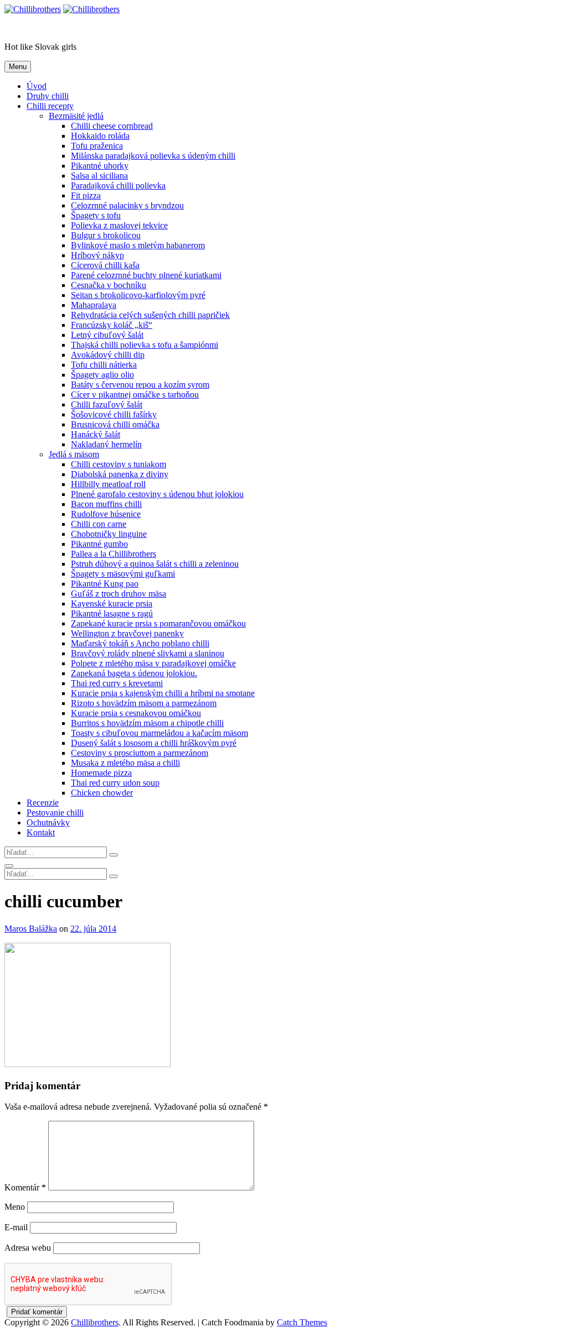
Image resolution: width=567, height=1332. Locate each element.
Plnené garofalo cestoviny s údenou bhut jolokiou (157, 494)
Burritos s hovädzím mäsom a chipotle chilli (147, 723)
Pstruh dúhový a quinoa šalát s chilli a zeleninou (155, 563)
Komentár (25, 1187)
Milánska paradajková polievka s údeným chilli (153, 155)
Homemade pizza (101, 772)
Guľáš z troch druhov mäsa (118, 593)
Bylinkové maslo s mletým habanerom (138, 245)
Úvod (37, 86)
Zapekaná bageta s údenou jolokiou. (134, 673)
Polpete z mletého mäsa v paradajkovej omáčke (153, 663)
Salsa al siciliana (99, 175)
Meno (14, 1206)
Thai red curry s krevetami (117, 683)
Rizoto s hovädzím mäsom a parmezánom (144, 703)
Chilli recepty (50, 106)
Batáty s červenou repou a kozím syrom (140, 384)
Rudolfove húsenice (106, 514)
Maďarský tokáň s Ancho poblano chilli (140, 643)
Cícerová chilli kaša (105, 265)
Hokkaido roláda (100, 135)
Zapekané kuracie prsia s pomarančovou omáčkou (158, 623)
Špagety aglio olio (102, 374)
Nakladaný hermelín (106, 444)
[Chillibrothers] (91, 9)
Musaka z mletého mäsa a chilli (125, 762)
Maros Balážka (30, 928)
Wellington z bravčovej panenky (127, 633)
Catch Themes (302, 1322)
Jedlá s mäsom (74, 454)
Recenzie (43, 802)
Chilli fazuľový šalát (106, 404)
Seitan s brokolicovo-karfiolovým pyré (138, 295)
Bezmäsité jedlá (76, 116)
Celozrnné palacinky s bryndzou (127, 205)
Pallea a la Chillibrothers (113, 553)
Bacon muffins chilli (106, 504)
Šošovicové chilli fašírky (114, 414)
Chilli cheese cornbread (112, 125)
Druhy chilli (48, 96)
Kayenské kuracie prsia (111, 603)
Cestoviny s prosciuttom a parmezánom (139, 753)
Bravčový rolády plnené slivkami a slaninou (147, 653)
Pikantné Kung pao (104, 583)
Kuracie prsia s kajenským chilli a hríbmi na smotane (163, 693)
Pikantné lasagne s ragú (112, 613)
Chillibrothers (28, 28)
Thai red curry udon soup (115, 782)
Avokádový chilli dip (108, 354)
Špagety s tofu (96, 215)
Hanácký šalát (95, 434)
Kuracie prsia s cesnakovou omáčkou (136, 713)
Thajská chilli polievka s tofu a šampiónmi (144, 344)
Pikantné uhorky (99, 165)
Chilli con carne (98, 524)
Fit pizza (86, 195)
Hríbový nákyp (97, 255)
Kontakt (41, 832)
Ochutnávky (48, 822)
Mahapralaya (93, 305)
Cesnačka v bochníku (108, 285)
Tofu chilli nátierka (104, 364)
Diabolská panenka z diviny (119, 474)
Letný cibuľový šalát (107, 334)
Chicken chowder (102, 792)
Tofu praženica (97, 145)
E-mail (16, 1227)
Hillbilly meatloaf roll (108, 484)
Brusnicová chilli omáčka (115, 424)
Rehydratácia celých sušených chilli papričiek (150, 315)
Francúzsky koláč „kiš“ (111, 325)
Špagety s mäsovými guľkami (123, 573)
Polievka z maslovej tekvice (119, 225)
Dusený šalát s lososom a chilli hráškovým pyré (153, 743)
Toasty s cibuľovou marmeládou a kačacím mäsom (159, 733)
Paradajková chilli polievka (118, 185)
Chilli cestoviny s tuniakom (118, 464)
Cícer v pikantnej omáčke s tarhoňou (135, 394)
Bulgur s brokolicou (106, 235)
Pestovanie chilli (55, 812)
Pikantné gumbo (99, 544)
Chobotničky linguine (109, 534)
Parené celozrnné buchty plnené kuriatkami (146, 275)
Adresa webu (27, 1247)
